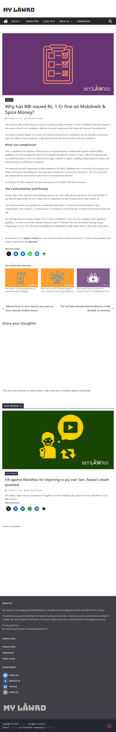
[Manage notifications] (109, 726)
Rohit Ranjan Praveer (34, 118)
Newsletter (32, 21)
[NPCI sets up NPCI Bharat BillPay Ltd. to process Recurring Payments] (57, 277)
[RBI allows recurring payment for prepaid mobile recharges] (21, 277)
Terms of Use (8, 658)
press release (25, 134)
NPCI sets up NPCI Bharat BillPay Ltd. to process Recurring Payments (57, 290)
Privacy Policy (9, 646)
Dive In (14, 21)
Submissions (83, 21)
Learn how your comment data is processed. (67, 390)
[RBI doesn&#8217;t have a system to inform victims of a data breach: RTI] (93, 277)
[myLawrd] (5, 21)
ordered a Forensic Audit (46, 222)
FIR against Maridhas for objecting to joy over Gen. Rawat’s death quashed (57, 482)
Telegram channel (31, 238)
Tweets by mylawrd (11, 526)
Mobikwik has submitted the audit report (60, 226)
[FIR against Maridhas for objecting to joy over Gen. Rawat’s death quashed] (58, 440)
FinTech (9, 100)
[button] (20, 21)
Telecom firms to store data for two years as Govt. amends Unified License (29, 308)
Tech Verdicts (11, 474)
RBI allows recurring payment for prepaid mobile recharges (20, 290)
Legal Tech (49, 21)
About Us (64, 21)
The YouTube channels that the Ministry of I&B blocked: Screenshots (85, 308)
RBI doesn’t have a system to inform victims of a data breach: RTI (93, 290)
